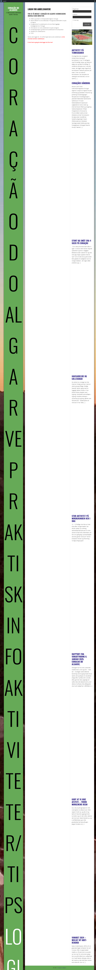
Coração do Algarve (13, 9)
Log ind (87, 24)
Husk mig (76, 20)
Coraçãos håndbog (81, 83)
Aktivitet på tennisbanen (78, 51)
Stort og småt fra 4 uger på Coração (81, 242)
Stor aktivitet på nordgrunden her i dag (81, 518)
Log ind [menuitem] (4, 1)
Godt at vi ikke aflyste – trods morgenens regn (79, 802)
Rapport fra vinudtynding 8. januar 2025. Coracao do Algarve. (79, 659)
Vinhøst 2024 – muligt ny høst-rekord (79, 940)
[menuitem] (1, 1)
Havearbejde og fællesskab (79, 377)
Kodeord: (75, 14)
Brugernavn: (76, 9)
